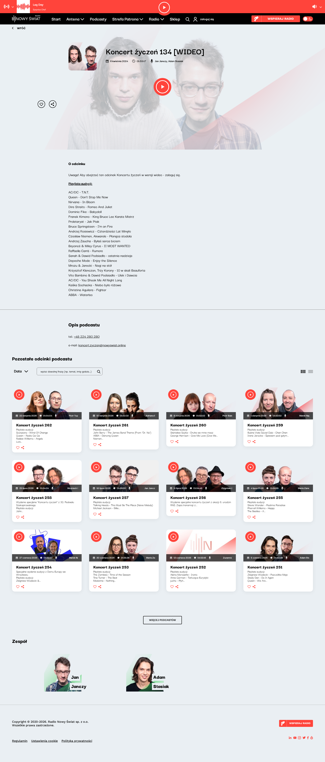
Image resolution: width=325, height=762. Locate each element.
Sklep (175, 18)
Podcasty (98, 18)
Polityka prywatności (77, 741)
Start (56, 18)
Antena (72, 18)
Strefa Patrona (125, 18)
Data (18, 371)
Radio (154, 18)
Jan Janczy (161, 61)
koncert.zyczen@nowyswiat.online (102, 344)
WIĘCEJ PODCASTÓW (162, 620)
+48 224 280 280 (86, 336)
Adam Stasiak (175, 61)
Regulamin (19, 741)
